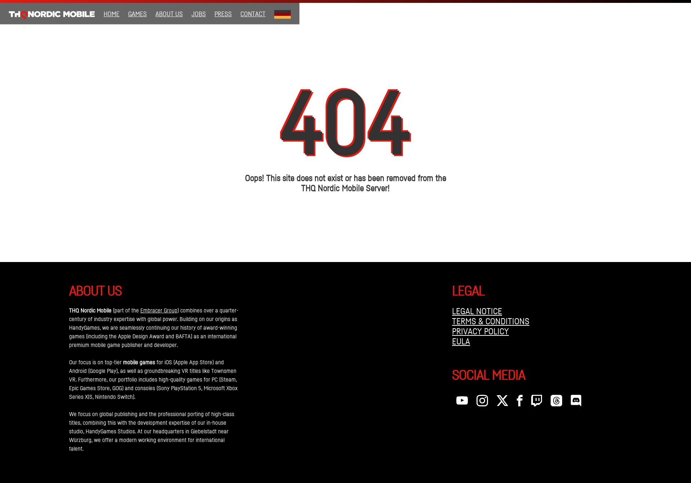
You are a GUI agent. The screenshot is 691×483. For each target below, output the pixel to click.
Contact (253, 14)
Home (111, 14)
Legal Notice (477, 311)
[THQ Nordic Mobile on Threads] (556, 402)
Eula (461, 341)
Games (137, 14)
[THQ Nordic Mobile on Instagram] (482, 402)
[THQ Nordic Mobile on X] (502, 402)
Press (223, 14)
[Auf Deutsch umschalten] (282, 13)
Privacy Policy (480, 331)
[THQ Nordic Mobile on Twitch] (536, 402)
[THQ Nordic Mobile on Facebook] (519, 402)
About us (169, 14)
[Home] (52, 14)
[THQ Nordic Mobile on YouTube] (462, 402)
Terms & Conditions (490, 321)
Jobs (198, 14)
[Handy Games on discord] (576, 402)
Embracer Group (158, 310)
